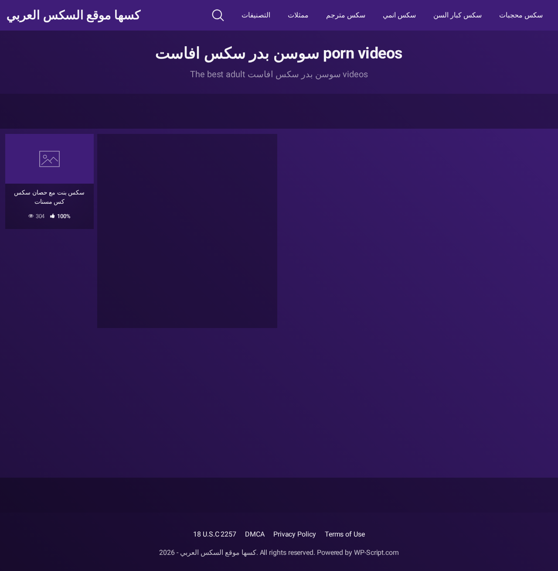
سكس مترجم (345, 15)
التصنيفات (256, 15)
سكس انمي (399, 15)
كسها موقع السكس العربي (73, 15)
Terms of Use (345, 534)
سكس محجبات (521, 15)
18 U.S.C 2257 (214, 534)
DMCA (255, 534)
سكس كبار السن (457, 15)
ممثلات (298, 15)
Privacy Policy (294, 534)
